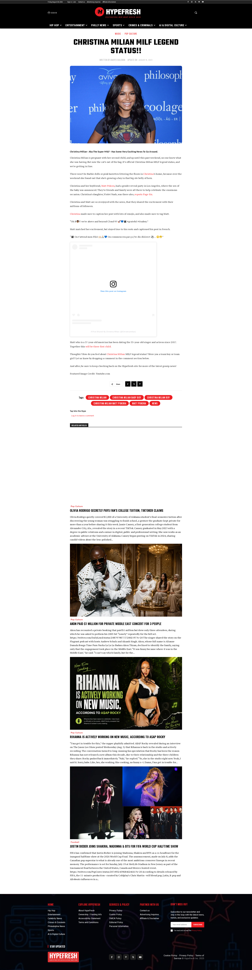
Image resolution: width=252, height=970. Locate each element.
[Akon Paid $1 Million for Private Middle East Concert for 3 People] (126, 580)
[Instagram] (191, 2)
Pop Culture (131, 33)
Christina (148, 173)
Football (75, 842)
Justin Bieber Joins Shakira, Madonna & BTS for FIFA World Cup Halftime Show (124, 846)
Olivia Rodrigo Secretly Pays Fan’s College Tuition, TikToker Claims (116, 510)
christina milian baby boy (126, 397)
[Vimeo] (199, 2)
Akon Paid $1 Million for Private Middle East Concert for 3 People (115, 623)
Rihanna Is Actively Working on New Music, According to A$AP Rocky (117, 736)
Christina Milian (116, 354)
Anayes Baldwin (117, 59)
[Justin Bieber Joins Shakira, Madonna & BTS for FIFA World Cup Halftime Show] (126, 802)
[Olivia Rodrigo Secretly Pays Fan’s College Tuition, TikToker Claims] (126, 467)
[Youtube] (202, 2)
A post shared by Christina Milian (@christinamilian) (113, 332)
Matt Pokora (108, 185)
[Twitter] (195, 2)
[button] (196, 12)
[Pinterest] (140, 384)
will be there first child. (98, 346)
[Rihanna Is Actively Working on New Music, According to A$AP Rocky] (126, 693)
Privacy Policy (196, 930)
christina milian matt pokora (110, 403)
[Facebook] (188, 2)
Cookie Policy (170, 955)
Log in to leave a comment (82, 415)
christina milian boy (158, 397)
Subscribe (197, 925)
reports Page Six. (144, 194)
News (155, 403)
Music (118, 33)
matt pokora (139, 403)
